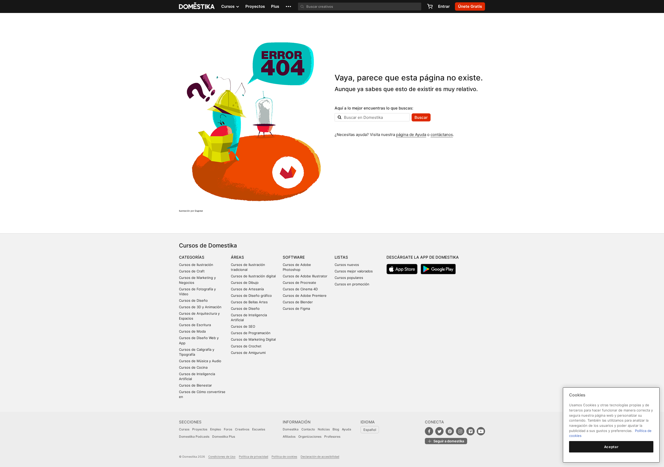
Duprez (199, 210)
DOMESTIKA (197, 6)
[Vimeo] (470, 431)
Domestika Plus (223, 436)
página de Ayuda (411, 134)
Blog (336, 429)
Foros (228, 429)
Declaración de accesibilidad (320, 456)
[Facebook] (429, 431)
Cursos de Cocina (193, 367)
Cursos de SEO (243, 326)
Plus (275, 6)
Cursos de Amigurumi (248, 353)
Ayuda (346, 429)
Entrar (444, 6)
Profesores (332, 436)
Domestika (291, 429)
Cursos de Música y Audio (200, 361)
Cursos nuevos (347, 265)
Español (369, 430)
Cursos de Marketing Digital (253, 339)
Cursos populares (349, 278)
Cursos (184, 429)
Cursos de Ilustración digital (253, 276)
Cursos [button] (228, 6)
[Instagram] (460, 431)
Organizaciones (309, 436)
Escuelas (258, 429)
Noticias (324, 429)
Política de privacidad (253, 456)
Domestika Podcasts (194, 436)
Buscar (421, 117)
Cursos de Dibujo (245, 282)
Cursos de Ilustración (196, 265)
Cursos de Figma (296, 308)
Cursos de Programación (251, 333)
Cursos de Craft (192, 271)
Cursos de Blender (298, 302)
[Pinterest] (450, 431)
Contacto (308, 429)
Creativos (242, 429)
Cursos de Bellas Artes (249, 302)
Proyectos (255, 6)
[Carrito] (430, 6)
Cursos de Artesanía (247, 289)
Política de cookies (284, 456)
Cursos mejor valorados (354, 271)
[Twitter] (439, 431)
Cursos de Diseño (193, 300)
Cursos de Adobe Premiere (305, 295)
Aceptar (611, 447)
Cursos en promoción (352, 284)
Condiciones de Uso (222, 456)
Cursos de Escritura (195, 325)
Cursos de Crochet (246, 346)
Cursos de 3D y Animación (200, 307)
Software (294, 257)
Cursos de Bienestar (195, 385)
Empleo (215, 429)
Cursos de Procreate (299, 282)
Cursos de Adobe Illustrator (305, 276)
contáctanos (442, 134)
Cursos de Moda (192, 331)
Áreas (237, 257)
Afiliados (289, 436)
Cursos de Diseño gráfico (251, 295)
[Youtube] (481, 431)
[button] (288, 6)
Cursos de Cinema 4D (300, 289)
